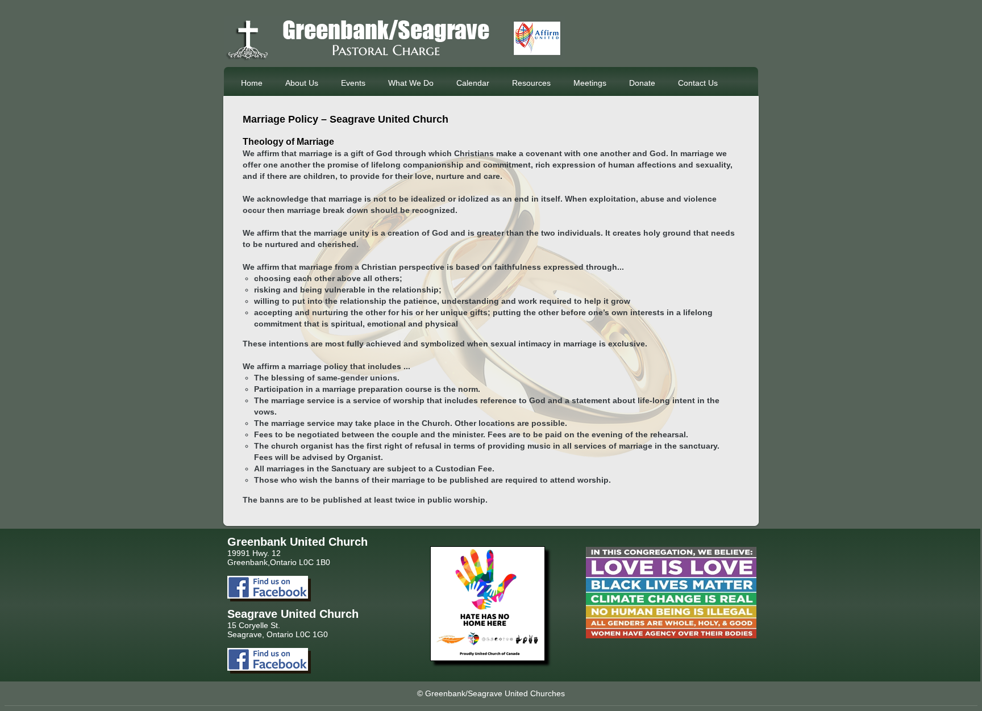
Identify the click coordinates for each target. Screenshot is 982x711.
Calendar (472, 82)
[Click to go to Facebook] (267, 595)
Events (353, 82)
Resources (531, 82)
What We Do (411, 82)
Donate (642, 82)
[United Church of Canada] (487, 658)
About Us (301, 82)
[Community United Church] (394, 58)
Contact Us (698, 82)
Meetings (589, 82)
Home (252, 82)
